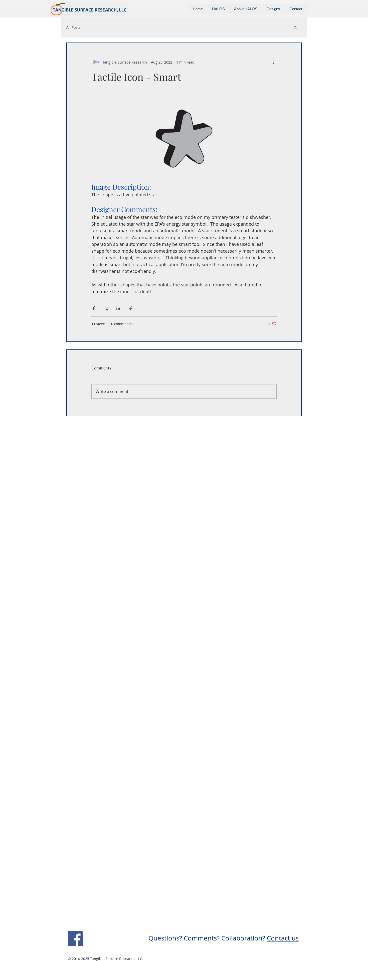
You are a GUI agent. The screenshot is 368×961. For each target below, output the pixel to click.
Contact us (283, 938)
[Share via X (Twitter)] (106, 308)
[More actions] (274, 62)
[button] (295, 28)
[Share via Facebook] (93, 308)
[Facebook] (75, 938)
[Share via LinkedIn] (118, 308)
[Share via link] (130, 308)
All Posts (73, 27)
